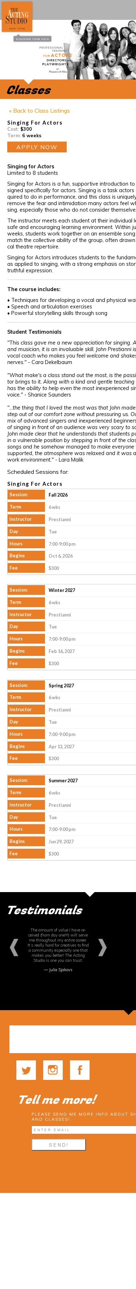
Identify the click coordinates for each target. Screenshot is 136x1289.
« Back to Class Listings (39, 110)
